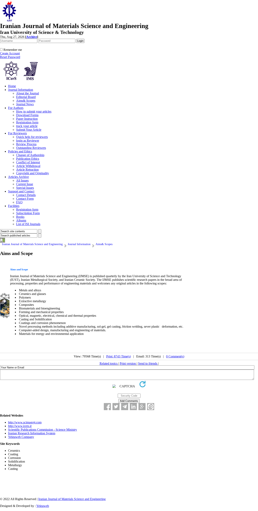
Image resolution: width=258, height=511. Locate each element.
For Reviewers (17, 133)
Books (20, 216)
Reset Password (10, 57)
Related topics (109, 363)
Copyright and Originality (32, 173)
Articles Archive (18, 177)
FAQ (19, 202)
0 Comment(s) (175, 356)
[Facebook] (107, 406)
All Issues (22, 180)
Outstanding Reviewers (31, 147)
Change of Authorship (30, 155)
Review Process (26, 144)
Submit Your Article (28, 129)
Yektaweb (42, 506)
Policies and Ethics (20, 151)
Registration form (27, 122)
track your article (26, 126)
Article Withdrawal (28, 166)
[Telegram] (124, 406)
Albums (21, 220)
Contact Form (25, 198)
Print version (128, 363)
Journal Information (20, 89)
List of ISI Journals (28, 224)
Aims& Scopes (25, 100)
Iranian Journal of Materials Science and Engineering (72, 499)
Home (12, 86)
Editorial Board (26, 97)
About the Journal (27, 93)
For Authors (15, 108)
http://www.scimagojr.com (25, 422)
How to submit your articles (33, 111)
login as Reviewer (27, 140)
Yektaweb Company (21, 437)
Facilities (13, 206)
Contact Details (26, 195)
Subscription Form (28, 213)
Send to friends (148, 363)
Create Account (10, 53)
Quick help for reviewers (32, 137)
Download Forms (27, 115)
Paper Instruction (27, 118)
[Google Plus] (142, 406)
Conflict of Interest (28, 162)
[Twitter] (116, 406)
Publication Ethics (27, 158)
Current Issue (24, 184)
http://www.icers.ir (20, 426)
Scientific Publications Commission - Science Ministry (42, 429)
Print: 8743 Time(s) (118, 356)
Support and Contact (21, 191)
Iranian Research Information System (31, 433)
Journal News (25, 104)
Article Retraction (27, 169)
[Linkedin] (133, 406)
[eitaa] (150, 406)
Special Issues (25, 187)
